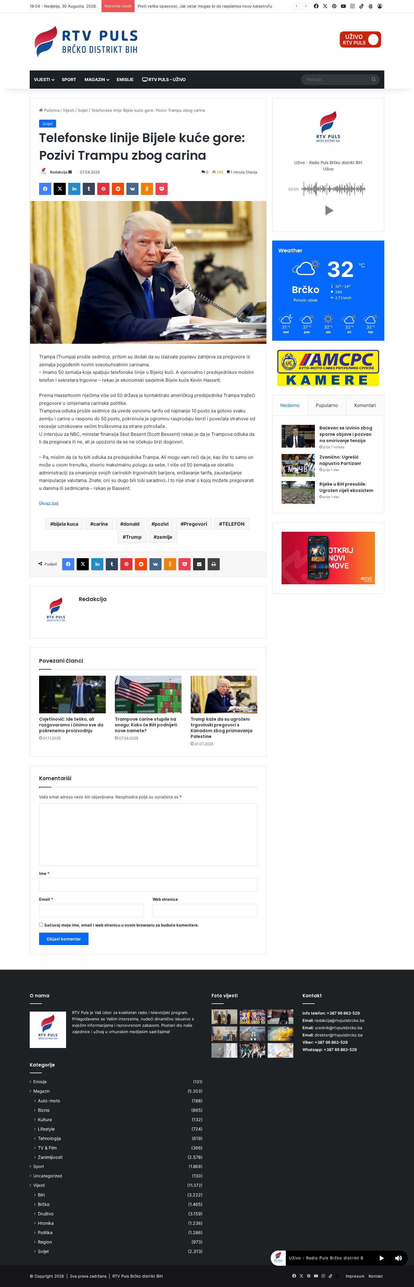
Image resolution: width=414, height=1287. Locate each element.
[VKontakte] (132, 189)
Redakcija (58, 172)
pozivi (162, 524)
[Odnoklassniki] (147, 189)
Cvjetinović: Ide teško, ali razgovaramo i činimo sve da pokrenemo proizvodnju (71, 725)
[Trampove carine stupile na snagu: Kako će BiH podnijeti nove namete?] (148, 694)
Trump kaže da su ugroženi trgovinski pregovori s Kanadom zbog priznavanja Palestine (221, 727)
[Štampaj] (214, 564)
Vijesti (42, 79)
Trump (134, 537)
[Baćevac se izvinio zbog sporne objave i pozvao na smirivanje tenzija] (298, 436)
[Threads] (370, 6)
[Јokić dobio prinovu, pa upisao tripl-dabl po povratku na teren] (252, 1050)
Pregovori (195, 524)
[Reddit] (118, 189)
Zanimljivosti (50, 1157)
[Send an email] (70, 172)
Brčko (44, 1204)
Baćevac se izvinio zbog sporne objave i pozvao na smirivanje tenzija (345, 434)
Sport (69, 79)
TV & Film (47, 1147)
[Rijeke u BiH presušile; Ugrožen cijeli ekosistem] (298, 492)
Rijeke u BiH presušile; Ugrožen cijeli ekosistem (346, 487)
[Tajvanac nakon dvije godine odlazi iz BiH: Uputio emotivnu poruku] (280, 1016)
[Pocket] (161, 189)
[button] (328, 210)
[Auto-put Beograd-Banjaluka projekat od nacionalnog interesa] (252, 1033)
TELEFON (233, 524)
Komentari (365, 405)
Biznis (43, 1110)
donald (131, 524)
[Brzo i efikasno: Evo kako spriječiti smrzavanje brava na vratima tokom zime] (224, 1050)
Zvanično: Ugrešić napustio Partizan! (340, 460)
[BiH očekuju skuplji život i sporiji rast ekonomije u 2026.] (280, 1050)
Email (46, 899)
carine (100, 524)
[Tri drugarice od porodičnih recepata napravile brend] (280, 1033)
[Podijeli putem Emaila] (199, 564)
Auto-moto (49, 1100)
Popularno (327, 405)
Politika (45, 1232)
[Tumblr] (89, 189)
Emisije (125, 79)
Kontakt (376, 1276)
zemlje (164, 537)
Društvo (46, 1213)
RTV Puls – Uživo (167, 79)
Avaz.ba (49, 503)
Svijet (83, 110)
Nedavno (289, 405)
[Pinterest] (103, 189)
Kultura (45, 1119)
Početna (51, 110)
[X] (60, 189)
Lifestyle (46, 1129)
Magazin (95, 79)
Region (45, 1241)
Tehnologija (49, 1138)
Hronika (46, 1223)
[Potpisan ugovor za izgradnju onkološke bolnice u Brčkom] (224, 1033)
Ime (44, 873)
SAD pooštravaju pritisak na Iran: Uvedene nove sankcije (191, 6)
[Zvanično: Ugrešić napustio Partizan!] (298, 465)
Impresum (355, 1276)
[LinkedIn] (74, 189)
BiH (41, 1194)
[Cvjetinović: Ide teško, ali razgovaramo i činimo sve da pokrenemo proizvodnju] (72, 694)
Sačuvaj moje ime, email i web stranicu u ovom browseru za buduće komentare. (121, 925)
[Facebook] (45, 189)
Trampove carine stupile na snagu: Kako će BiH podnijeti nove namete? (146, 725)
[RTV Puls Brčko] (86, 41)
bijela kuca (65, 524)
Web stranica (165, 899)
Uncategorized (47, 1175)
